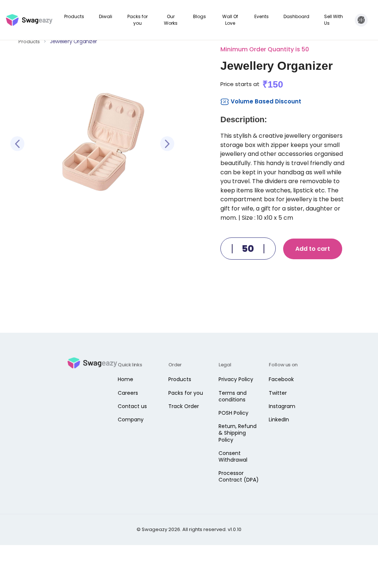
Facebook (281, 379)
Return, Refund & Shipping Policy (238, 432)
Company (131, 419)
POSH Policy (233, 413)
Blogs (199, 16)
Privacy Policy (236, 379)
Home (125, 379)
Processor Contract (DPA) (239, 476)
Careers (128, 393)
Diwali (105, 16)
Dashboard (296, 16)
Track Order (183, 406)
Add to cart (312, 248)
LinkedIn (279, 419)
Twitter (278, 393)
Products (74, 16)
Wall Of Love (230, 19)
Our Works (171, 19)
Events (261, 16)
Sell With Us (333, 19)
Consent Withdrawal (233, 456)
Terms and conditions (233, 396)
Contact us (132, 406)
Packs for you (137, 19)
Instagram (282, 406)
